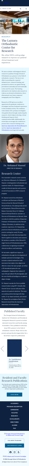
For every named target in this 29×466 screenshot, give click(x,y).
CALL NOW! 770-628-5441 (14, 440)
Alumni (14, 425)
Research (14, 416)
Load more (15, 394)
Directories (14, 422)
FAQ (14, 428)
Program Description (14, 406)
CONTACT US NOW (6, 8)
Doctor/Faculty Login (14, 445)
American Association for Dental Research (14, 126)
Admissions (14, 409)
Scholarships (14, 419)
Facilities (14, 413)
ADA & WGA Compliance (20, 462)
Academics (14, 403)
